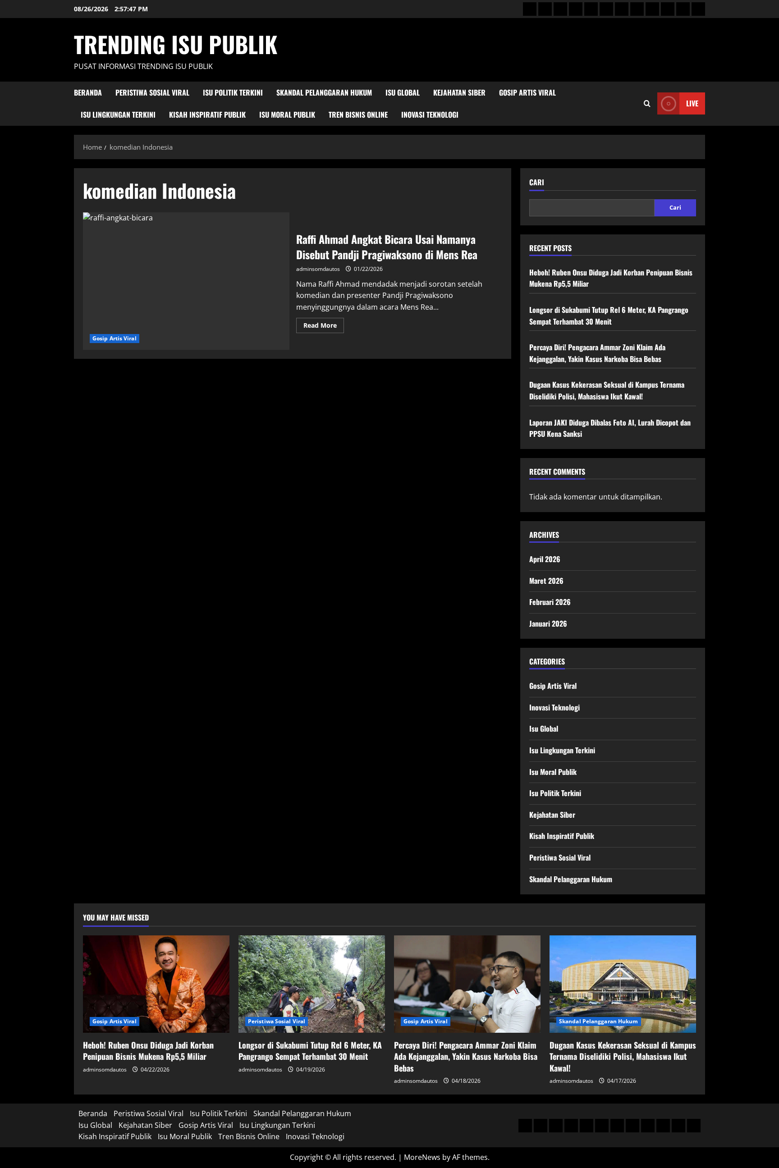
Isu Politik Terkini (233, 92)
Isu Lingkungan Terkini (118, 114)
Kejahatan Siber (459, 92)
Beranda (88, 92)
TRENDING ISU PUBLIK (175, 43)
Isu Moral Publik (287, 114)
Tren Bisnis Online (358, 114)
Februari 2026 (550, 601)
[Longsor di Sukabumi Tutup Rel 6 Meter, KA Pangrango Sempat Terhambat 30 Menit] (311, 984)
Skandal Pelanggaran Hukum (324, 92)
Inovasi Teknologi (429, 114)
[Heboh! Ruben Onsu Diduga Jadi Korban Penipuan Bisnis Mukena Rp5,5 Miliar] (156, 984)
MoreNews (422, 1157)
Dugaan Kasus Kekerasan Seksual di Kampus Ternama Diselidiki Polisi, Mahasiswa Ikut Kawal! (606, 390)
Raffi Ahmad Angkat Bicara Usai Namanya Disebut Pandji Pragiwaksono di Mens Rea (186, 281)
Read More (323, 327)
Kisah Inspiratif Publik (207, 114)
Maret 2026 (546, 580)
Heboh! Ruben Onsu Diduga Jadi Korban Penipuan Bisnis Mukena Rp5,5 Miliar (148, 1050)
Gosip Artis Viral (527, 92)
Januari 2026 (548, 623)
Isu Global (402, 92)
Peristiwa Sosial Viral (152, 92)
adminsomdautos (318, 269)
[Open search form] (647, 103)
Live (692, 103)
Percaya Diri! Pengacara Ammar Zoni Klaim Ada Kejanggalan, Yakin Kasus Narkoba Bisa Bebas (597, 353)
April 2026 (544, 559)
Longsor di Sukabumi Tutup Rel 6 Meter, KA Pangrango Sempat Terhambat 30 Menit (608, 315)
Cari (536, 182)
